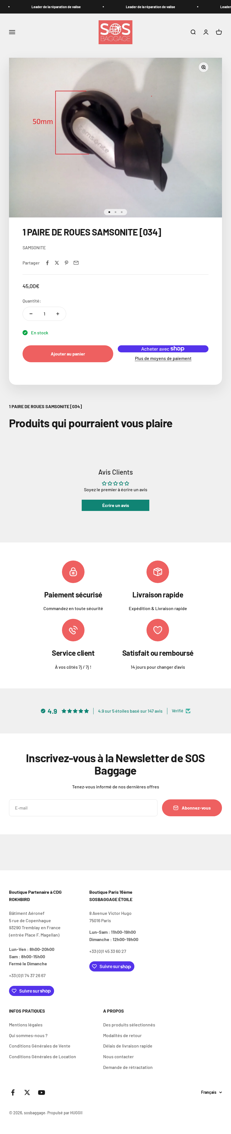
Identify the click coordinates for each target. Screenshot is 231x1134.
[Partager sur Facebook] (47, 263)
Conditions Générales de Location (42, 1056)
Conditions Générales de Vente (39, 1045)
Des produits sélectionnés (129, 1024)
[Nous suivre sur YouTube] (41, 1092)
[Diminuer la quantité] (31, 314)
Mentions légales (26, 1024)
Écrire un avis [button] (115, 505)
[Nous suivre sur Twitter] (27, 1092)
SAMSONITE (34, 247)
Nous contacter (118, 1056)
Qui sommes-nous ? (28, 1035)
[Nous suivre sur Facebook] (13, 1092)
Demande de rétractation (128, 1067)
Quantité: (32, 300)
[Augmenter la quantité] (58, 314)
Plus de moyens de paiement (163, 358)
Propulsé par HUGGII (65, 1112)
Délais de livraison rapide (127, 1045)
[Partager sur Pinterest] (66, 263)
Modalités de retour (122, 1035)
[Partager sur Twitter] (57, 263)
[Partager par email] (76, 263)
